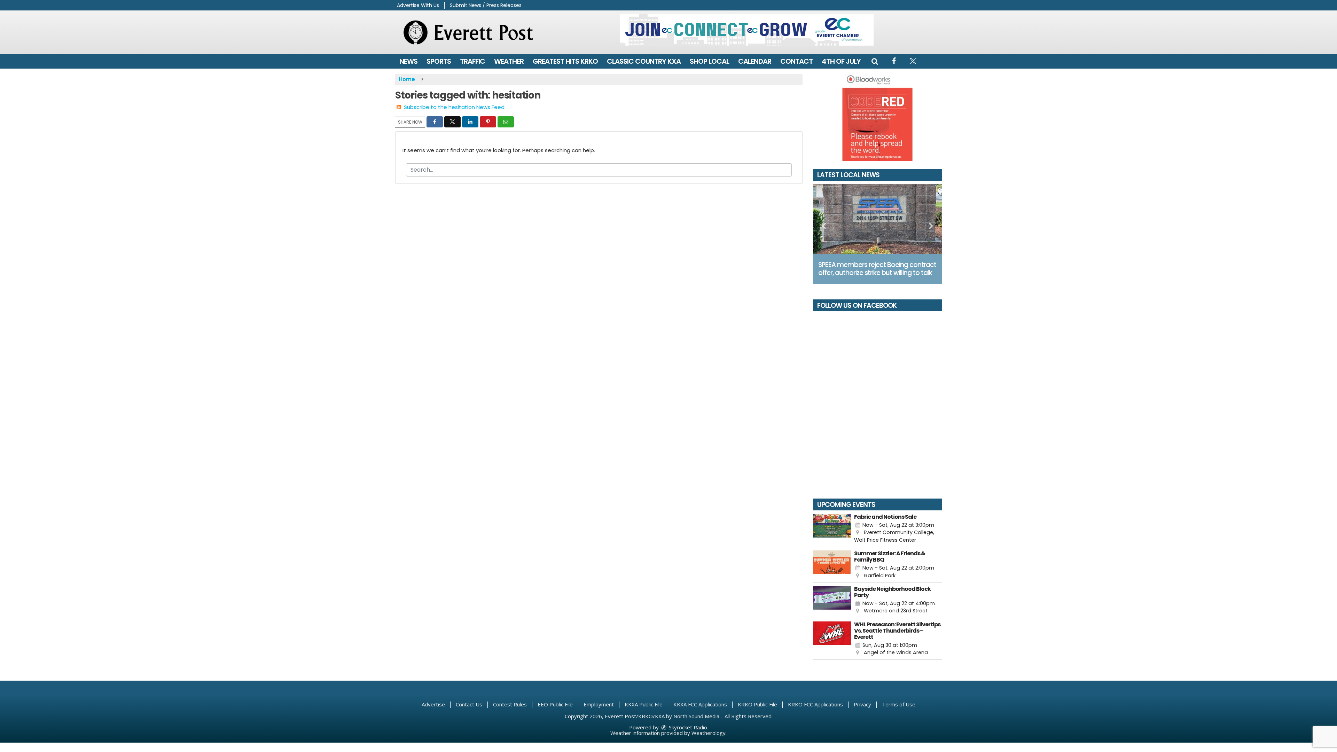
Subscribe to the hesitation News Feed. (455, 107)
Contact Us (469, 704)
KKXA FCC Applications (700, 704)
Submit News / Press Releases (486, 5)
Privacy (862, 704)
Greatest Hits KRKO (565, 61)
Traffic (472, 61)
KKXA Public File (644, 704)
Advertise (433, 704)
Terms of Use (898, 704)
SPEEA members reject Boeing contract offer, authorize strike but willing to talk (877, 268)
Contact (796, 61)
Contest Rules (510, 704)
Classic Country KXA (644, 61)
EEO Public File (555, 704)
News (408, 61)
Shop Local (709, 61)
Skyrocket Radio (687, 727)
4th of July (841, 61)
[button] (874, 61)
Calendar (754, 61)
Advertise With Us (418, 5)
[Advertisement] (747, 30)
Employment (599, 704)
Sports (439, 61)
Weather (509, 61)
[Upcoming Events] (832, 529)
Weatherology (708, 732)
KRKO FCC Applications (815, 704)
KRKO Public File (757, 704)
